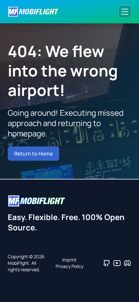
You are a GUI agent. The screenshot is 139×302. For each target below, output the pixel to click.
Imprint (69, 260)
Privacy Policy (69, 266)
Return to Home (33, 153)
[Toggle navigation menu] (124, 11)
